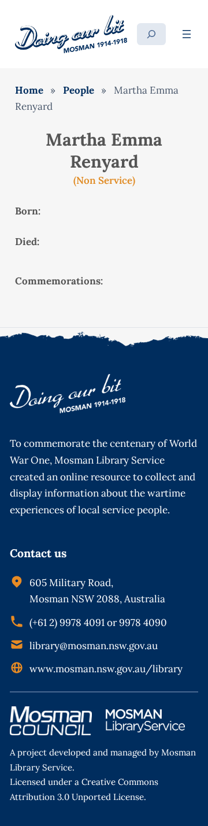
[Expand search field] (151, 34)
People (78, 90)
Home (29, 90)
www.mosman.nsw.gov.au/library (106, 668)
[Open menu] (187, 34)
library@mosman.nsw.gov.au (93, 645)
